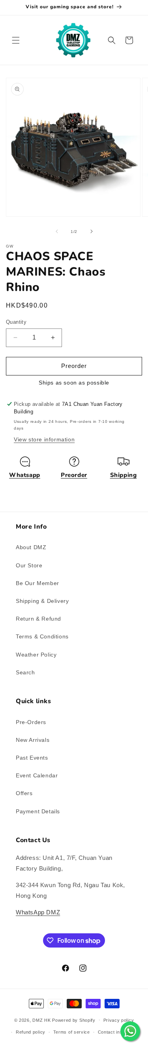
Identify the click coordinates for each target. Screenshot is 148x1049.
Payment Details (38, 811)
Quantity (16, 322)
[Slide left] (57, 231)
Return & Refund (38, 619)
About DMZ (31, 547)
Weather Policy (36, 654)
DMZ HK (41, 1019)
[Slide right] (91, 231)
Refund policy (30, 1032)
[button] (15, 40)
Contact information (119, 1032)
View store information (44, 439)
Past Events (32, 757)
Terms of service (71, 1032)
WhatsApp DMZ (38, 912)
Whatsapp (24, 475)
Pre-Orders (31, 722)
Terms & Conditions (42, 636)
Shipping (123, 475)
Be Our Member (37, 583)
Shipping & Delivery (42, 601)
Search (25, 672)
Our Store (29, 565)
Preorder (74, 475)
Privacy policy (118, 1020)
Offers (24, 793)
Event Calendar (37, 775)
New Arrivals (32, 740)
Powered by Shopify (74, 1019)
